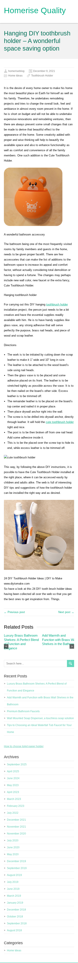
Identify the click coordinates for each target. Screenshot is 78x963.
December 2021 (16, 819)
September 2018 (17, 923)
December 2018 (16, 909)
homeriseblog (16, 71)
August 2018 (14, 930)
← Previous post (14, 612)
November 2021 (16, 826)
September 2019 (17, 868)
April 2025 (13, 771)
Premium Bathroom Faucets (23, 711)
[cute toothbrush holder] (39, 568)
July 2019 (12, 882)
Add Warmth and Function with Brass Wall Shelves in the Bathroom (59, 640)
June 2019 (13, 888)
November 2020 (16, 833)
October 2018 (15, 916)
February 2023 (15, 805)
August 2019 (14, 875)
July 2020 (12, 840)
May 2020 (13, 854)
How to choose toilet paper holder (24, 746)
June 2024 (13, 778)
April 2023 (13, 792)
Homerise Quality (35, 10)
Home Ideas (15, 75)
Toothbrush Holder (42, 75)
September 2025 (17, 764)
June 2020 (13, 847)
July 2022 (12, 812)
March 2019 (14, 895)
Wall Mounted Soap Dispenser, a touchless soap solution (40, 718)
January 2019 (15, 902)
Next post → (66, 612)
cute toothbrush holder (60, 422)
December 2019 (16, 861)
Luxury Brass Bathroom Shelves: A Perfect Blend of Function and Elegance (21, 642)
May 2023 (13, 785)
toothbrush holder (57, 304)
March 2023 (14, 799)
